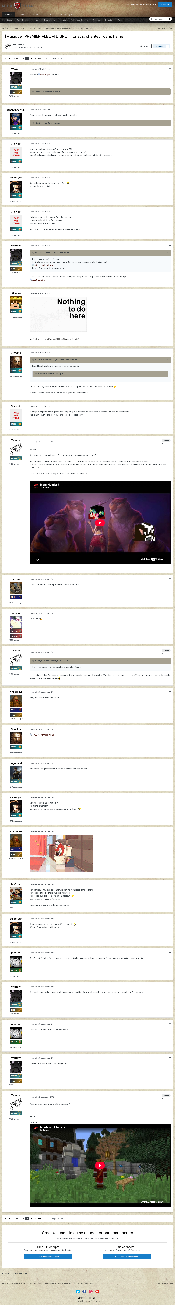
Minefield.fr (7, 20)
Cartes (50, 14)
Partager (145, 46)
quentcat (15, 952)
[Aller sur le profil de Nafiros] (16, 893)
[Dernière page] (46, 58)
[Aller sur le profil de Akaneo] (16, 302)
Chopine (16, 352)
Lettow (16, 579)
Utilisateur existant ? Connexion (141, 4)
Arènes (63, 20)
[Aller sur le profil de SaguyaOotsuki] (16, 119)
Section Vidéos (35, 47)
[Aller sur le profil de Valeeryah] (16, 187)
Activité (22, 14)
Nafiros (15, 884)
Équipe (121, 20)
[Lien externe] (58, 314)
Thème (92, 1298)
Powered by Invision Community (87, 1301)
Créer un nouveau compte (48, 1257)
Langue (81, 1298)
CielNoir (16, 143)
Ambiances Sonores (79, 20)
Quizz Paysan (23, 20)
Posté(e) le (40, 69)
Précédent (14, 58)
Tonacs (20, 44)
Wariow (16, 69)
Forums (8, 14)
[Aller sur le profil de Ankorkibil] (16, 701)
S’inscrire (165, 4)
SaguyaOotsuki (16, 109)
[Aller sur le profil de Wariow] (16, 78)
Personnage (66, 14)
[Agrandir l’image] (44, 74)
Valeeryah (16, 177)
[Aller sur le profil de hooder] (16, 622)
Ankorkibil (16, 691)
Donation (109, 20)
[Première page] (6, 58)
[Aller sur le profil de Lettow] (16, 588)
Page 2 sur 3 (57, 58)
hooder (15, 613)
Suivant (39, 58)
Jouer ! (36, 20)
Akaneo (16, 293)
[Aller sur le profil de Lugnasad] (16, 772)
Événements (49, 20)
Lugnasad (16, 763)
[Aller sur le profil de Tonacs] (8, 46)
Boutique (96, 20)
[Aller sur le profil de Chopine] (16, 362)
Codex (36, 14)
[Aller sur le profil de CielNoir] (16, 153)
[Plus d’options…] (170, 69)
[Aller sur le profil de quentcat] (16, 962)
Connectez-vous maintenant (126, 1257)
